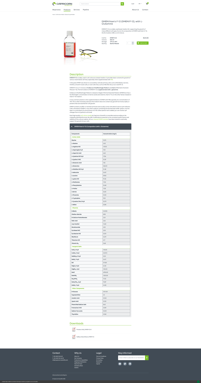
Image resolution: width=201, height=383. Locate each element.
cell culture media (86, 115)
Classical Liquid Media (70, 14)
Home (53, 14)
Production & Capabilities (81, 360)
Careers (76, 367)
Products (67, 10)
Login (132, 3)
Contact (145, 10)
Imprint (98, 364)
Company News (78, 365)
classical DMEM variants (100, 119)
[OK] (198, 382)
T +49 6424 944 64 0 (57, 356)
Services (77, 10)
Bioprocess (56, 10)
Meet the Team (78, 364)
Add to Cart (143, 43)
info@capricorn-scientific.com (60, 360)
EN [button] (140, 3)
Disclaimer (99, 362)
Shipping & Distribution (80, 362)
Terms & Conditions (101, 356)
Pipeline (86, 10)
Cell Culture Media (60, 14)
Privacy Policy (99, 358)
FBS (111, 79)
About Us (135, 10)
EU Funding (99, 360)
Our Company (78, 358)
